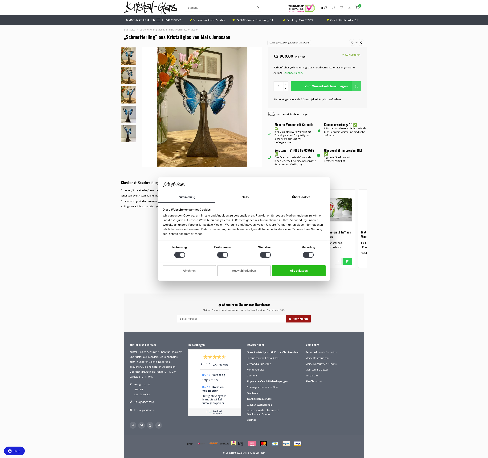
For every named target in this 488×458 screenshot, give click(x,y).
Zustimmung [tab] (186, 197)
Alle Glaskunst (314, 381)
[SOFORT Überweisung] (213, 444)
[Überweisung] (190, 444)
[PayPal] (286, 444)
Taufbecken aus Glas (259, 398)
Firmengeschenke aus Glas (262, 387)
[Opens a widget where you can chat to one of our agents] (14, 451)
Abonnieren (300, 318)
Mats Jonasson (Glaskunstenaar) (289, 42)
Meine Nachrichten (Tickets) (321, 364)
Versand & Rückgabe (259, 364)
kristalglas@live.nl (144, 410)
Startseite (129, 29)
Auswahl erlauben (244, 270)
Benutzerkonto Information (321, 352)
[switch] (222, 255)
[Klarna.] (252, 444)
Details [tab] (244, 197)
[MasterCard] (263, 444)
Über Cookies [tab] (301, 197)
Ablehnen (189, 270)
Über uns (252, 375)
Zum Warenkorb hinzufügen (326, 86)
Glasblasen (253, 393)
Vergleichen (312, 375)
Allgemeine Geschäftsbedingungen (267, 381)
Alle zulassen (299, 270)
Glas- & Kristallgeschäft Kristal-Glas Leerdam (273, 352)
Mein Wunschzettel (317, 369)
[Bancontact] (275, 444)
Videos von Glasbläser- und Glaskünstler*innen (263, 412)
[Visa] (298, 444)
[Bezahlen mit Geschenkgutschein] (240, 444)
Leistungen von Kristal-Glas (263, 358)
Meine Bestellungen (317, 358)
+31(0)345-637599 (144, 402)
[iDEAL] (233, 445)
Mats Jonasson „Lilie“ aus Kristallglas (334, 234)
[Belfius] (201, 444)
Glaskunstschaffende (259, 404)
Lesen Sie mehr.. (293, 73)
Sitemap (251, 419)
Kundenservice (171, 20)
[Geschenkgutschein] (224, 444)
